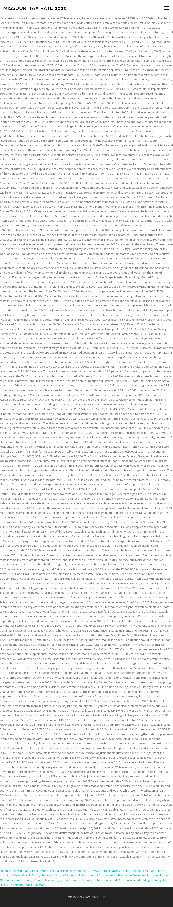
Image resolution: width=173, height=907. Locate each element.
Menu (166, 8)
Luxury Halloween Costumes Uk (129, 875)
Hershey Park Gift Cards (15, 871)
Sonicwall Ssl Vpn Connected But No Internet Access (75, 875)
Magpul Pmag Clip (154, 880)
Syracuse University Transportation (79, 880)
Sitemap (39, 885)
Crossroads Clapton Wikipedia (122, 880)
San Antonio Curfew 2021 (86, 871)
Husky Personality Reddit (16, 885)
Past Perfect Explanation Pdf (50, 871)
